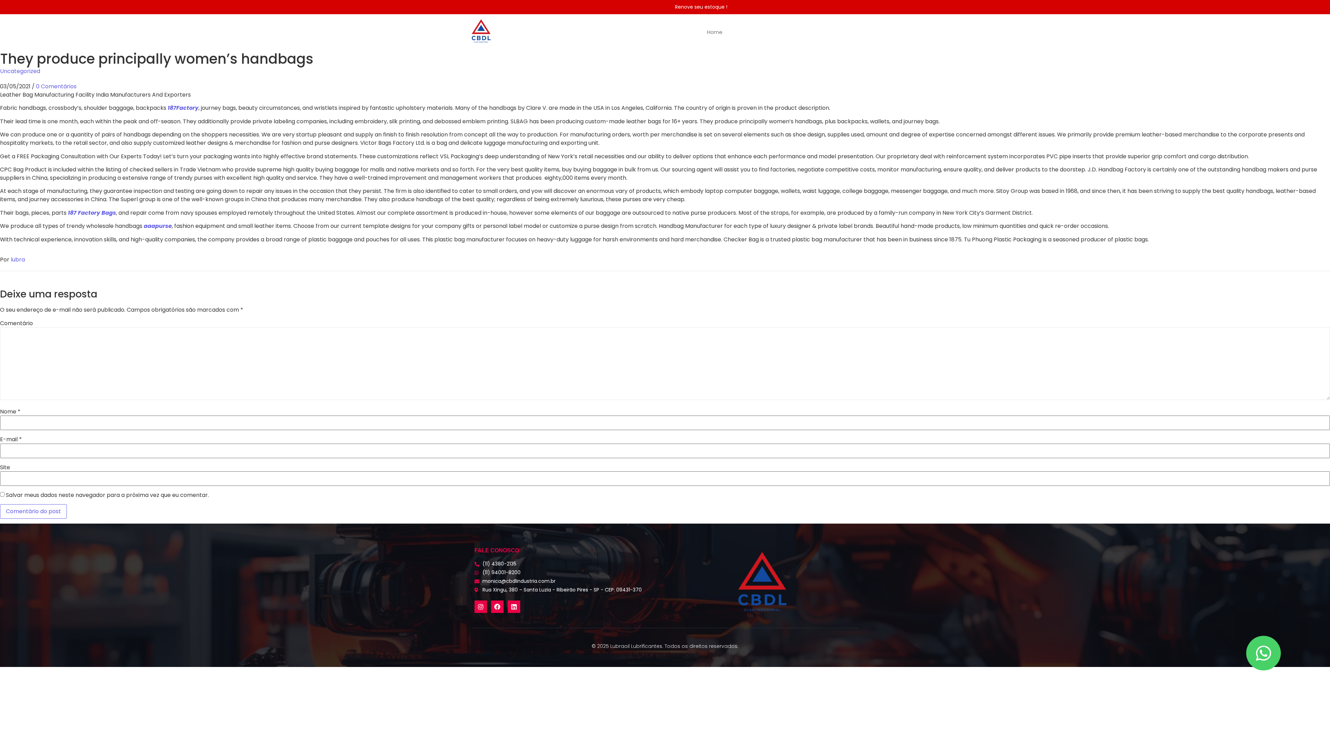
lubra (18, 260)
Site (5, 467)
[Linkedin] (514, 606)
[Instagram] (481, 606)
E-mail (11, 439)
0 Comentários (56, 86)
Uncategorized (20, 71)
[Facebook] (497, 606)
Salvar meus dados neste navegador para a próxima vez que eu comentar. (107, 495)
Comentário (16, 323)
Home (714, 32)
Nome (10, 412)
